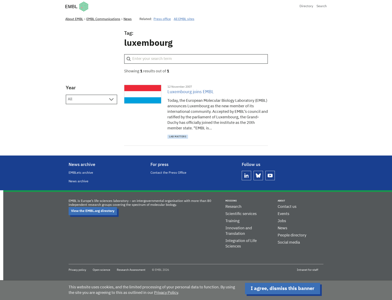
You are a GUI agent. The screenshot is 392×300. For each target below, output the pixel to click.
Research (233, 207)
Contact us (287, 207)
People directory (292, 235)
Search (321, 6)
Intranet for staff (307, 270)
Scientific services (241, 214)
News (128, 19)
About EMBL (74, 19)
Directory (306, 6)
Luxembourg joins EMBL (190, 92)
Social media (289, 242)
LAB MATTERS (177, 136)
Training (232, 221)
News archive (78, 181)
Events (283, 214)
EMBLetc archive (81, 173)
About (281, 201)
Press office (162, 19)
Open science (101, 270)
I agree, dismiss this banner (282, 288)
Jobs (282, 221)
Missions (231, 201)
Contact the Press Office (168, 173)
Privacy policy (77, 270)
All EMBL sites (184, 19)
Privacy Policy (166, 293)
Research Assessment (131, 270)
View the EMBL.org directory (93, 211)
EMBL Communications (103, 19)
